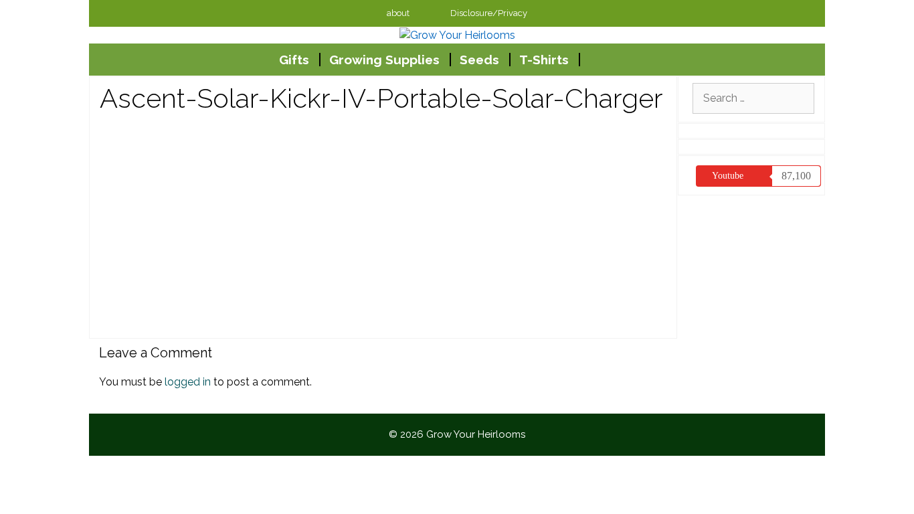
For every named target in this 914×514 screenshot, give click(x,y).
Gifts (294, 59)
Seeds (479, 59)
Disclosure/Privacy (488, 13)
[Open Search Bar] (627, 60)
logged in (188, 381)
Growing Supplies (384, 59)
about (398, 13)
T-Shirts (544, 59)
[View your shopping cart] (594, 60)
